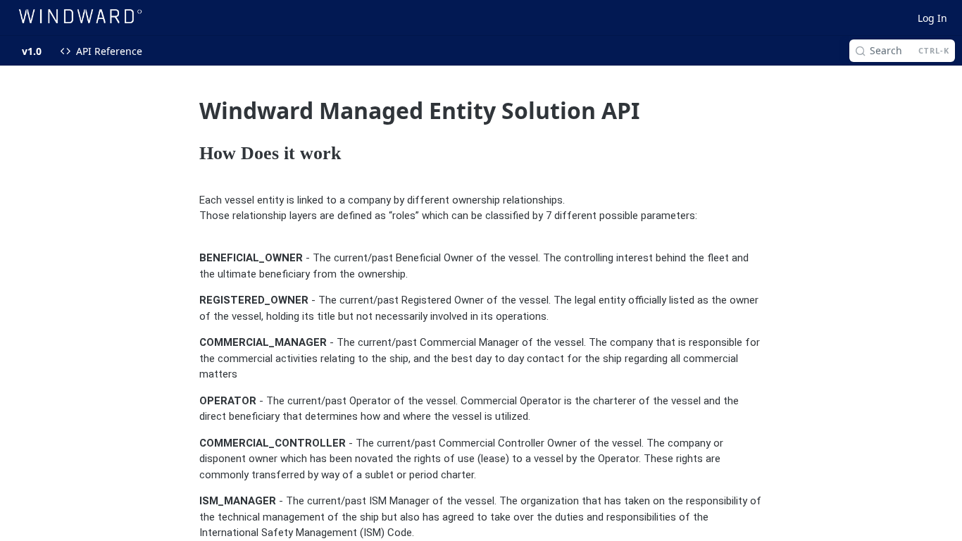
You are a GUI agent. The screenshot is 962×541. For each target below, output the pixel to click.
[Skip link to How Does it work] (190, 154)
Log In (932, 18)
